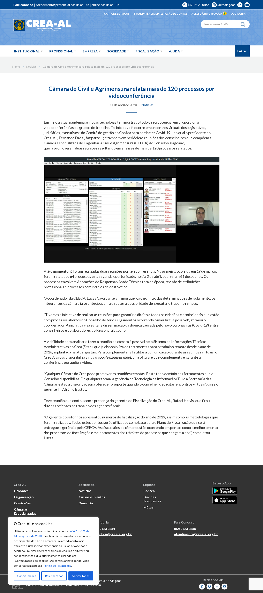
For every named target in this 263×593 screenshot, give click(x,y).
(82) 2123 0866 (198, 5)
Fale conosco (23, 5)
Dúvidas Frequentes (152, 499)
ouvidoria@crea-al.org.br (112, 534)
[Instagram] (209, 587)
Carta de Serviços (116, 13)
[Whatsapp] (202, 587)
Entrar (242, 51)
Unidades (21, 491)
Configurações (26, 576)
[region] (53, 551)
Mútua (148, 507)
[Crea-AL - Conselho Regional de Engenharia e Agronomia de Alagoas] (42, 25)
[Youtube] (224, 587)
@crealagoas (226, 5)
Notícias (31, 66)
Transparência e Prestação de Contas (160, 13)
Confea (149, 491)
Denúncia (86, 503)
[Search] (244, 24)
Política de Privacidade (57, 565)
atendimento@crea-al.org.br (196, 534)
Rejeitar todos (54, 576)
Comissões (22, 503)
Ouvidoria (238, 13)
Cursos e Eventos (92, 497)
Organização (24, 497)
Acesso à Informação (206, 13)
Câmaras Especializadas (25, 511)
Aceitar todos (81, 576)
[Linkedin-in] (217, 587)
